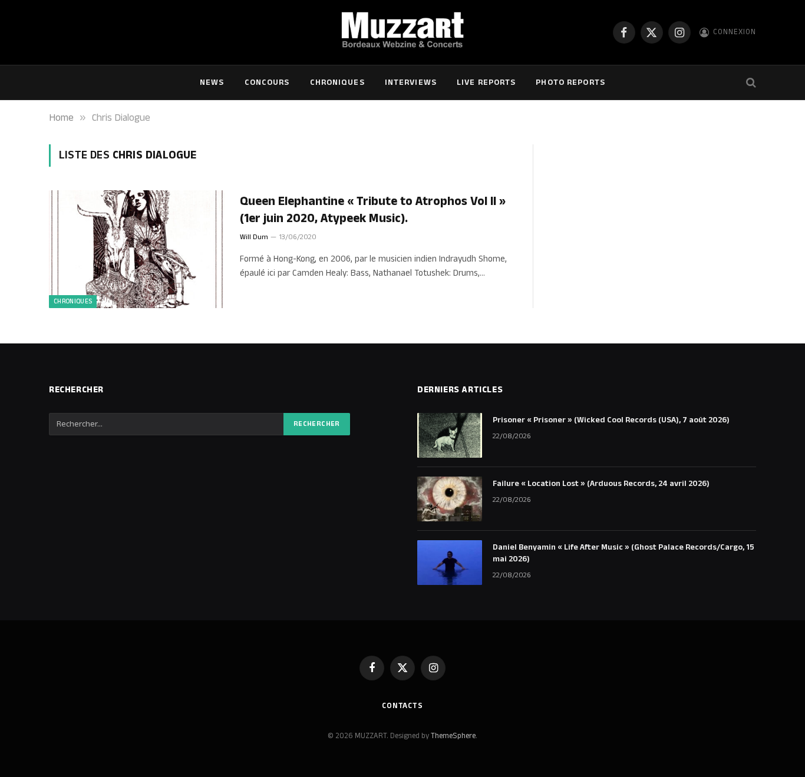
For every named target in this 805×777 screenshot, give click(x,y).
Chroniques (337, 82)
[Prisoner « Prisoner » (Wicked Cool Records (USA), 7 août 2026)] (449, 435)
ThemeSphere (453, 735)
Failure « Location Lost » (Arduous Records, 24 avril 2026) (601, 484)
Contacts (402, 705)
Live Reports (486, 82)
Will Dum (254, 237)
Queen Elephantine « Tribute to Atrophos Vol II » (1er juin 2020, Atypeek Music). (373, 210)
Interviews (411, 82)
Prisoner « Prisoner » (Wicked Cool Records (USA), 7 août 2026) (611, 420)
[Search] (750, 83)
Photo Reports (570, 82)
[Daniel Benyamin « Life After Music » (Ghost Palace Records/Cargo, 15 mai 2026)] (449, 562)
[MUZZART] (402, 32)
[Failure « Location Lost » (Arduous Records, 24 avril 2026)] (449, 499)
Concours (267, 82)
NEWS (212, 82)
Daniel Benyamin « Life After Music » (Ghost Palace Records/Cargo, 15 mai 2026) (623, 553)
